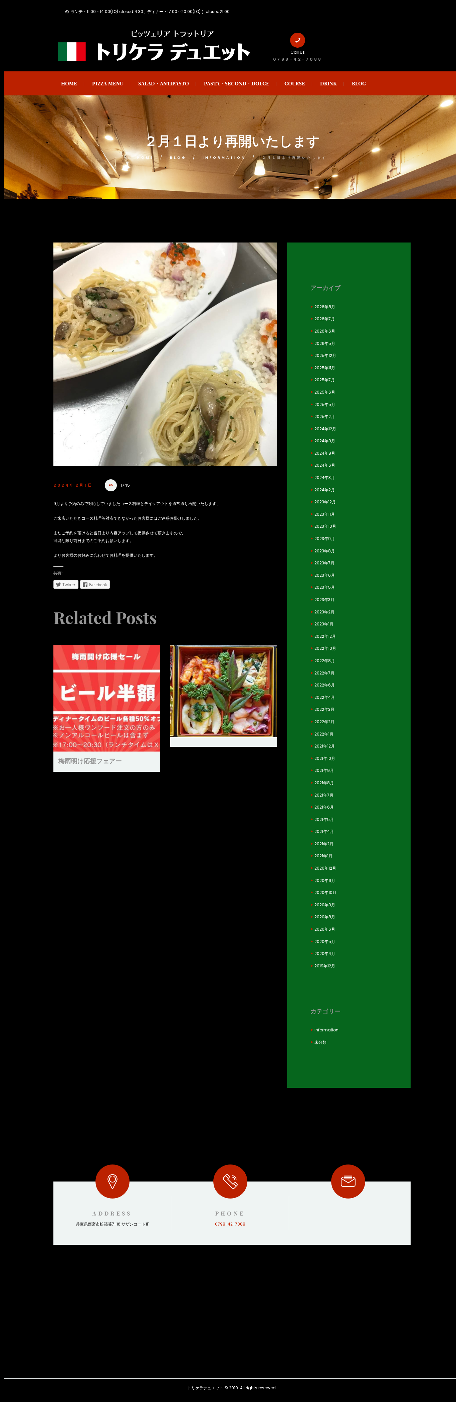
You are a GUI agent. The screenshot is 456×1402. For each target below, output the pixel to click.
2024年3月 (324, 477)
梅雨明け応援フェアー (90, 761)
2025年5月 (324, 404)
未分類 (320, 1042)
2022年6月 (324, 685)
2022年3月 (324, 709)
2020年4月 (324, 953)
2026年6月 (324, 331)
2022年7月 (324, 673)
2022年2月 (324, 722)
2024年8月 (324, 453)
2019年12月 (324, 966)
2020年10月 (325, 892)
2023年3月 (324, 599)
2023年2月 (324, 612)
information (224, 157)
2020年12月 (325, 868)
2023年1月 (323, 624)
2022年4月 (324, 697)
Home (145, 157)
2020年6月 (324, 929)
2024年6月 (324, 465)
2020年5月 (324, 941)
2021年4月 (324, 831)
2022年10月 (325, 648)
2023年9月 (324, 538)
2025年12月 (325, 355)
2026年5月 (324, 343)
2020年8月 (324, 917)
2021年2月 (323, 844)
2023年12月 (325, 502)
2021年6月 (324, 807)
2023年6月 (324, 575)
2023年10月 (325, 526)
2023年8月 (324, 551)
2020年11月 (324, 880)
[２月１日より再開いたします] (165, 354)
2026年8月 (324, 307)
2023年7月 (324, 563)
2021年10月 (324, 758)
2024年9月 (324, 441)
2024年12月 (325, 429)
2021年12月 (324, 746)
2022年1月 (323, 734)
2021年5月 (324, 819)
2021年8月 (324, 783)
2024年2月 (324, 490)
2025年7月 (324, 380)
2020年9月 (324, 905)
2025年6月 (324, 392)
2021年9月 (324, 770)
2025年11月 (324, 368)
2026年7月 (324, 319)
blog (178, 157)
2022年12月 (325, 636)
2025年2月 (324, 416)
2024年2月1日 (73, 485)
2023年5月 (324, 587)
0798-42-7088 (297, 59)
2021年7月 (323, 795)
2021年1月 (323, 856)
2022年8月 (324, 660)
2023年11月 (324, 514)
